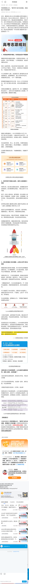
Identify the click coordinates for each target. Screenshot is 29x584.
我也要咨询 (14, 477)
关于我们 (11, 5)
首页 (7, 5)
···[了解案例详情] (19, 464)
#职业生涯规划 (5, 437)
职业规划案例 (19, 502)
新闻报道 (15, 5)
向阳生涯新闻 (4, 502)
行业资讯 (12, 502)
